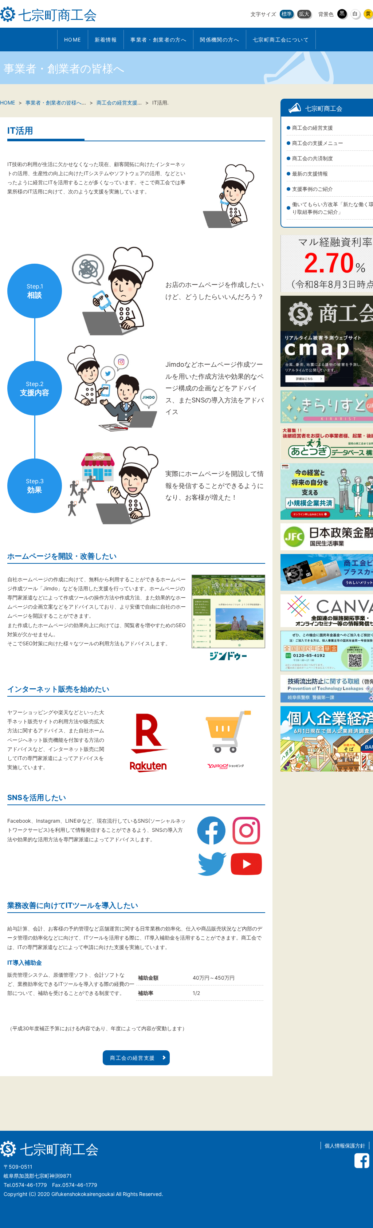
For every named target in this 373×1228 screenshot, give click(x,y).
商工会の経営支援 (117, 102)
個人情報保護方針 (345, 1145)
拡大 (304, 14)
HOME (7, 102)
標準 (287, 14)
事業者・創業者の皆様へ (53, 102)
